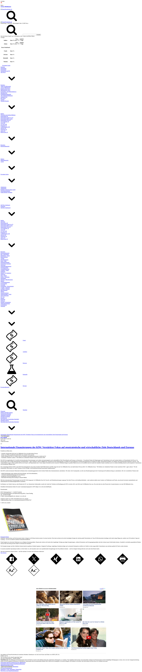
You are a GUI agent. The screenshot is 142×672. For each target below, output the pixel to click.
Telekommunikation (5, 303)
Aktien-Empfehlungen (15, 663)
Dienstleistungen (4, 259)
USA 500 (3, 123)
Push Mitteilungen (5, 436)
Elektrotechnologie (5, 262)
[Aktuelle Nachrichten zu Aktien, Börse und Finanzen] (6, 9)
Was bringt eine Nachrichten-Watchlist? (10, 419)
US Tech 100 (4, 124)
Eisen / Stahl (3, 261)
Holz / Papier (4, 275)
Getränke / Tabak (5, 270)
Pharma (2, 298)
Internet (2, 281)
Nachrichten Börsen (5, 663)
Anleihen (25, 351)
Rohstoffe (3, 299)
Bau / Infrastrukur (5, 254)
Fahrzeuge (3, 265)
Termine (2, 99)
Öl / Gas (3, 297)
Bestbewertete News (5, 89)
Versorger (3, 306)
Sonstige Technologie (6, 302)
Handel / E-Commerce (6, 273)
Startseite (3, 67)
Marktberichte (4, 93)
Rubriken (3, 85)
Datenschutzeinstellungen (6, 666)
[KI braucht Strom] (15, 535)
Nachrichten (3, 68)
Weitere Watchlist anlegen (7, 412)
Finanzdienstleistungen (6, 266)
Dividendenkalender (5, 191)
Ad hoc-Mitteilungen (6, 6)
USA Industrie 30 (5, 121)
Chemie (2, 258)
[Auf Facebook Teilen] (12, 564)
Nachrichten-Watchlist (6, 414)
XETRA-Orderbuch (5, 205)
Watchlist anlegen (5, 420)
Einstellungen (4, 418)
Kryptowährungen (5, 387)
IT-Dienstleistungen (5, 282)
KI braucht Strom (5, 536)
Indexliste (3, 221)
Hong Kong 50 (4, 132)
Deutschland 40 (4, 116)
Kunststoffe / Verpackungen (7, 286)
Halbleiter (3, 271)
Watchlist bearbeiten (5, 416)
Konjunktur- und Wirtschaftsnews (8, 91)
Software (3, 301)
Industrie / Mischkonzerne (7, 279)
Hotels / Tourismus (5, 277)
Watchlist (25, 410)
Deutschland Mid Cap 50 (6, 119)
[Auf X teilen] (34, 564)
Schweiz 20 (3, 128)
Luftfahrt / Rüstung (5, 289)
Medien (2, 159)
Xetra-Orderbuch (12, 662)
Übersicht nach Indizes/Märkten (8, 115)
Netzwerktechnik (5, 295)
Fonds (24, 340)
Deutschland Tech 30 (6, 120)
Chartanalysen (4, 97)
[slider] (3, 442)
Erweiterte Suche (6, 65)
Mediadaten (15, 666)
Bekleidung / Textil (5, 255)
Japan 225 (3, 131)
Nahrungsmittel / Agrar (6, 294)
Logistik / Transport (5, 287)
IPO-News (3, 98)
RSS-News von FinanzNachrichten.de (9, 670)
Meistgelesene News (5, 90)
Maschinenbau (4, 290)
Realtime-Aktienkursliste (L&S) (8, 189)
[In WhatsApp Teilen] (100, 564)
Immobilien (3, 278)
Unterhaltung (4, 305)
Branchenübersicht (5, 146)
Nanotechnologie (5, 293)
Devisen (25, 385)
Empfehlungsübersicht (6, 94)
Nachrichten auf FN (5, 71)
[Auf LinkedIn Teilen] (78, 564)
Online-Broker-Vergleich (6, 192)
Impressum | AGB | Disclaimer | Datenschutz (11, 669)
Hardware (3, 274)
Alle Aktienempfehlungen (7, 95)
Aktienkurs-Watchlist (5, 415)
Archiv (2, 161)
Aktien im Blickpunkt (6, 86)
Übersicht (3, 206)
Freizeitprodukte (4, 267)
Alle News (3, 72)
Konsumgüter (4, 283)
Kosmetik (3, 285)
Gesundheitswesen (5, 269)
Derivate (25, 363)
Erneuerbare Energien (6, 263)
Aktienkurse (3, 187)
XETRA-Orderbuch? (6, 207)
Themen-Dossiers (5, 101)
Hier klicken (3, 552)
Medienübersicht (4, 160)
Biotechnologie (4, 257)
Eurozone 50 (4, 125)
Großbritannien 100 (5, 127)
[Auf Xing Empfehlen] (56, 564)
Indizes (2, 113)
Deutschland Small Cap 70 (7, 117)
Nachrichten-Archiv (8, 665)
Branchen (3, 145)
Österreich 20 (4, 129)
